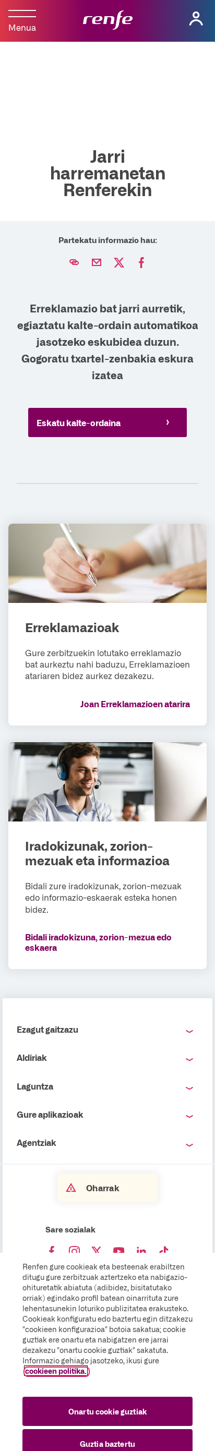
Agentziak (36, 1142)
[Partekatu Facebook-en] (141, 263)
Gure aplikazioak (50, 1114)
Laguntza (35, 1086)
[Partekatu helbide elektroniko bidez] (96, 263)
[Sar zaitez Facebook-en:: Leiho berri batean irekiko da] (51, 1252)
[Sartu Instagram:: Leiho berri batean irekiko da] (74, 1252)
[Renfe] (108, 20)
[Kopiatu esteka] (74, 263)
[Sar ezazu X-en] (96, 1252)
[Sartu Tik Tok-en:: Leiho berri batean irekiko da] (164, 1252)
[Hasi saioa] (196, 18)
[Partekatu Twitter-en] (119, 263)
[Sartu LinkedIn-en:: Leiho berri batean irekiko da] (141, 1252)
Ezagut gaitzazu (47, 1029)
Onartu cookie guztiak (107, 1411)
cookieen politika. (56, 1371)
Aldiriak (32, 1057)
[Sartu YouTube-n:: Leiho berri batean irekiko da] (119, 1252)
